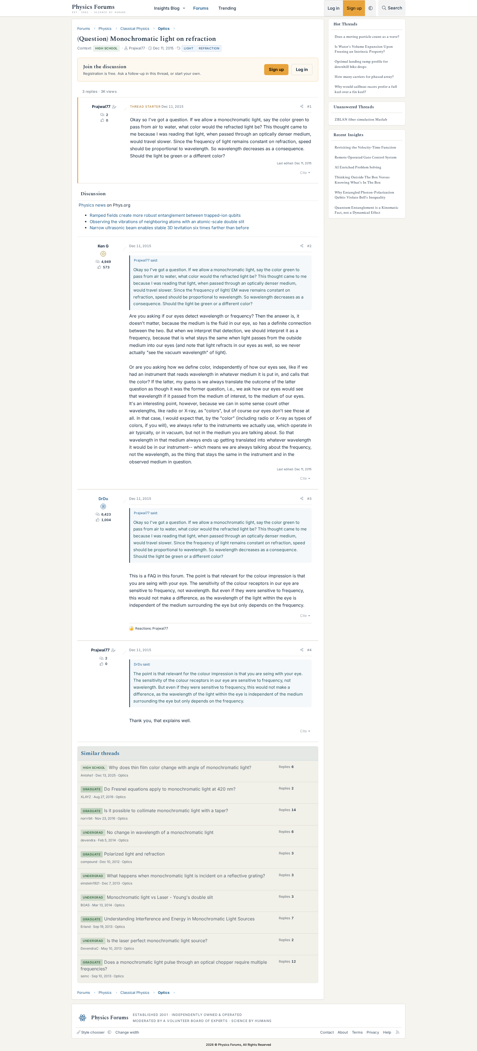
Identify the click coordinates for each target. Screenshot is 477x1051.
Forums (200, 8)
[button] (184, 8)
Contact (327, 1032)
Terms (357, 1032)
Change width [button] (127, 1032)
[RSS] (397, 1032)
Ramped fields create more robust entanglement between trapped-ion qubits (165, 215)
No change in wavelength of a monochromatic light (160, 832)
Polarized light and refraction (134, 854)
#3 (309, 499)
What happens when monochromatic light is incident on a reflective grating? (186, 875)
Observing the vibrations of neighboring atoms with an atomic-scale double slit (167, 221)
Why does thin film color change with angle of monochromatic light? (180, 767)
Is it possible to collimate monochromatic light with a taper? (166, 810)
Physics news (92, 205)
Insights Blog (166, 8)
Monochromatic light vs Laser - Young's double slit (160, 897)
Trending (227, 8)
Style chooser (92, 1032)
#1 (309, 106)
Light (189, 48)
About (343, 1032)
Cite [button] (303, 172)
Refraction (209, 48)
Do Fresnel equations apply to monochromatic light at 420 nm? (169, 789)
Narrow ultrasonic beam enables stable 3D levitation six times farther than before (169, 227)
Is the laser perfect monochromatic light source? (157, 940)
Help (387, 1032)
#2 (309, 246)
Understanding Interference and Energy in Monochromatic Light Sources (179, 918)
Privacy (373, 1032)
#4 (309, 650)
